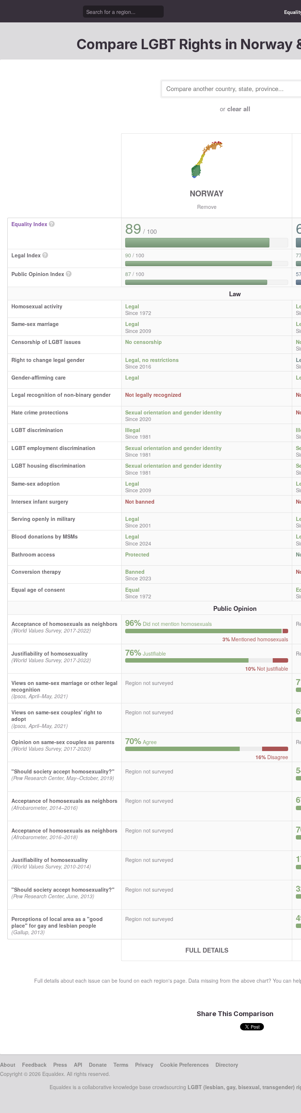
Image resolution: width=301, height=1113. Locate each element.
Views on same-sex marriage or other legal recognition (64, 686)
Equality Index (29, 224)
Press (60, 1064)
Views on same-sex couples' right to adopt (56, 715)
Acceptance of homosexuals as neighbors (64, 623)
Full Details (206, 950)
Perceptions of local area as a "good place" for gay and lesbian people (57, 922)
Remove (207, 206)
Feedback (34, 1064)
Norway (207, 193)
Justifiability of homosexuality (49, 653)
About (7, 1064)
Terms (120, 1064)
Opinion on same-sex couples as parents (63, 742)
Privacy (144, 1064)
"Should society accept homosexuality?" (63, 771)
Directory (226, 1064)
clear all (238, 108)
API (78, 1064)
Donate (98, 1064)
